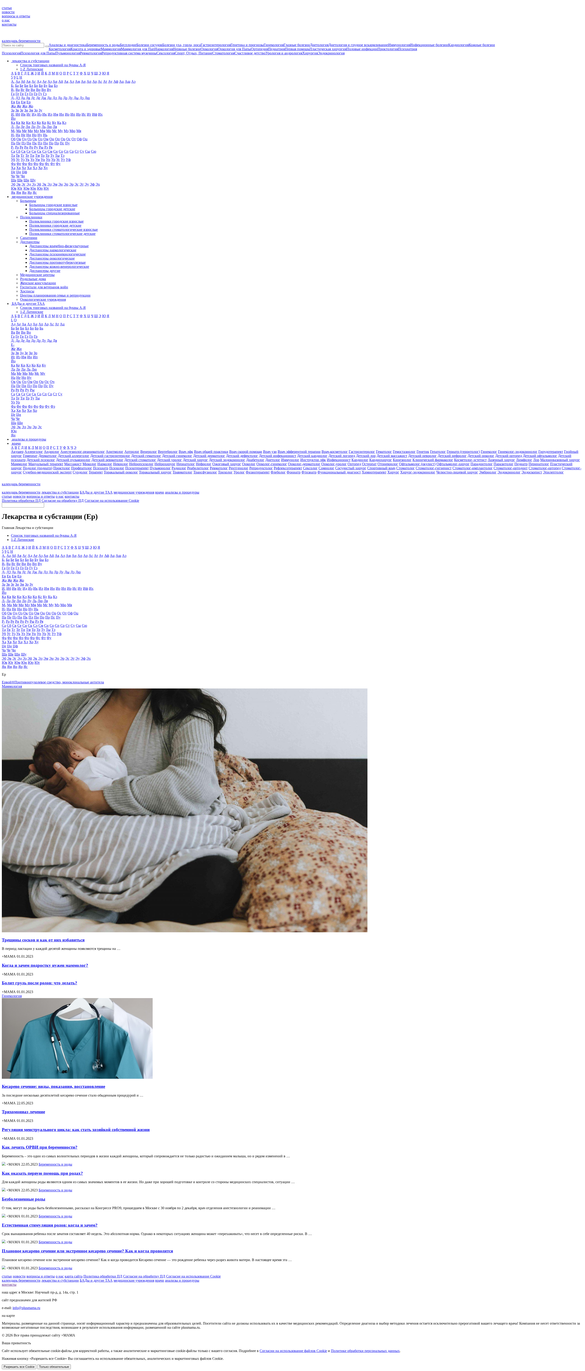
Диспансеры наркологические (52, 250)
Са (13, 151)
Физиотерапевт (258, 472)
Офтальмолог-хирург (453, 464)
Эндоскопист (531, 472)
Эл (49, 184)
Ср (71, 151)
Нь (45, 135)
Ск (39, 151)
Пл (40, 143)
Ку (54, 123)
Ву (49, 90)
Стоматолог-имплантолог (472, 468)
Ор (63, 139)
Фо (35, 164)
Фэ (53, 406)
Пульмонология (67, 53)
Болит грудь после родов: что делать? (39, 982)
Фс (47, 164)
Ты (57, 155)
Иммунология (399, 45)
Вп (43, 90)
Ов (18, 139)
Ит (89, 114)
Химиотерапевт (374, 472)
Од (24, 139)
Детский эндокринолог (227, 460)
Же (19, 106)
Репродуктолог (261, 468)
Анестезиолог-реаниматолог (82, 452)
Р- (12, 147)
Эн (60, 184)
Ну (39, 135)
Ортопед (354, 464)
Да (23, 98)
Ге (17, 94)
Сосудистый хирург (350, 468)
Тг (22, 155)
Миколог (89, 464)
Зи (26, 110)
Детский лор (366, 456)
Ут (63, 160)
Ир (78, 114)
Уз (22, 160)
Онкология (209, 49)
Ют (46, 188)
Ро (31, 147)
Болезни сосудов (149, 45)
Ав (28, 81)
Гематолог (384, 452)
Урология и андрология (284, 53)
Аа (18, 81)
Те (27, 155)
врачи (159, 492)
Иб (18, 114)
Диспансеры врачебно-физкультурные (59, 246)
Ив (23, 114)
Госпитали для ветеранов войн (44, 287)
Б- (12, 86)
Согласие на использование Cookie (112, 500)
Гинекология (274, 45)
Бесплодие (128, 45)
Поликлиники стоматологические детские (62, 234)
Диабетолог (255, 460)
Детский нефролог (452, 456)
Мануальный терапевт (45, 464)
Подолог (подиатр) (37, 468)
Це (13, 172)
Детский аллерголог (73, 456)
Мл (36, 131)
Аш (127, 81)
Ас (100, 81)
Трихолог (225, 472)
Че (18, 176)
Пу (67, 143)
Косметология (60, 49)
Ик (44, 114)
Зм (31, 110)
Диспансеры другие (44, 271)
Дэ (82, 98)
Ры (41, 147)
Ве (28, 90)
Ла (18, 127)
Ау (110, 81)
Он (51, 139)
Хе (24, 168)
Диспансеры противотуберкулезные (57, 262)
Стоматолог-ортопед (545, 468)
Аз (50, 81)
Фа (13, 164)
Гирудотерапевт (550, 452)
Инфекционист (339, 460)
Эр (71, 184)
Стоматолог (405, 468)
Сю (93, 151)
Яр (29, 192)
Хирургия (310, 53)
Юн (33, 188)
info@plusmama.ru (26, 1308)
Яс (35, 192)
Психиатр (100, 468)
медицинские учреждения (134, 492)
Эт (82, 184)
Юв (13, 188)
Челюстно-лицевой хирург (457, 472)
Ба (17, 86)
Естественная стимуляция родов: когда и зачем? (50, 1225)
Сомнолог (326, 468)
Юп (40, 188)
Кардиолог (359, 460)
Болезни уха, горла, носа (181, 45)
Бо (36, 86)
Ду (70, 98)
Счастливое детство (250, 53)
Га (13, 94)
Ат (105, 81)
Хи (29, 168)
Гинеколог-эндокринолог (517, 452)
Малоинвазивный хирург (560, 460)
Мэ (66, 131)
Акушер (17, 452)
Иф (94, 114)
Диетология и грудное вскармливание (358, 45)
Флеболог (278, 472)
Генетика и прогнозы (247, 45)
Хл (35, 168)
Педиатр (521, 464)
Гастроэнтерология (216, 45)
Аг (34, 81)
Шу (33, 180)
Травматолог (182, 472)
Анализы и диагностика (67, 45)
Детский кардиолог (312, 456)
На (18, 135)
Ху (45, 168)
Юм (26, 188)
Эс (76, 184)
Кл (34, 123)
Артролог (131, 452)
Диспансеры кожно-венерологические (59, 266)
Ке (23, 123)
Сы (87, 151)
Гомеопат (30, 456)
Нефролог (203, 464)
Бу (46, 86)
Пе (18, 143)
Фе (18, 164)
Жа (13, 106)
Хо (40, 168)
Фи (24, 164)
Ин (61, 114)
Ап (89, 81)
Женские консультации (38, 283)
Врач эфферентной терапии (299, 452)
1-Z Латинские (31, 69)
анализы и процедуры (182, 492)
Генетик (423, 452)
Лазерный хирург (501, 460)
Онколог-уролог (334, 464)
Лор (536, 460)
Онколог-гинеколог (271, 464)
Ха (13, 168)
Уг (18, 160)
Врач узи (270, 452)
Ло (33, 127)
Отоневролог (388, 464)
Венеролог (148, 452)
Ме (24, 131)
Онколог (248, 464)
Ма (18, 131)
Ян (24, 192)
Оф (79, 139)
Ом (45, 139)
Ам (77, 81)
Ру (36, 147)
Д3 (18, 98)
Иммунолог (290, 460)
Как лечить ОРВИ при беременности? (39, 1147)
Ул (32, 160)
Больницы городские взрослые (53, 205)
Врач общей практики (211, 452)
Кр (44, 123)
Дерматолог (47, 456)
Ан (83, 81)
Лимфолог (524, 460)
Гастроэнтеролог (362, 452)
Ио (67, 114)
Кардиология (458, 45)
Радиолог (179, 468)
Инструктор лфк (313, 460)
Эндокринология (331, 53)
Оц (85, 139)
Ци (18, 172)
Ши (26, 180)
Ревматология (91, 53)
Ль (44, 127)
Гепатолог (438, 452)
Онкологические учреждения (43, 299)
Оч (52, 382)
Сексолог (310, 468)
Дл (55, 98)
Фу (58, 164)
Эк (44, 184)
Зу (40, 110)
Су (82, 151)
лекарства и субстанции (60, 492)
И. (13, 114)
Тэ (62, 155)
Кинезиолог (402, 460)
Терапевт (96, 472)
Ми (30, 131)
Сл (44, 151)
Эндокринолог (509, 472)
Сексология (166, 53)
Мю (72, 131)
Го (31, 94)
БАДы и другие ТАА (96, 492)
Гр (35, 94)
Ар (94, 81)
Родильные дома (33, 279)
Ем (23, 102)
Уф (68, 160)
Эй (39, 184)
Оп (57, 139)
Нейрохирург (165, 464)
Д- (13, 98)
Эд (29, 184)
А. (13, 81)
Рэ (46, 147)
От (74, 139)
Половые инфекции (362, 49)
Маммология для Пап (137, 49)
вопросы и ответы (16, 16)
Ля (55, 127)
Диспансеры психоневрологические (57, 254)
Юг (20, 188)
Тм (37, 155)
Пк (34, 143)
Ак (66, 81)
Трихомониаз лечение (23, 1111)
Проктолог (61, 468)
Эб (13, 184)
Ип (72, 114)
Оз (29, 139)
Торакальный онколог (121, 472)
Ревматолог (219, 468)
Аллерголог (33, 452)
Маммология (111, 49)
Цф (24, 172)
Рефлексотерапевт (288, 468)
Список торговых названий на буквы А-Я (53, 65)
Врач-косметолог (335, 452)
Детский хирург (195, 460)
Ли (28, 127)
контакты (9, 24)
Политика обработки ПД (21, 500)
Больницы (28, 201)
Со (61, 151)
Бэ (56, 86)
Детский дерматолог (209, 456)
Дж (43, 98)
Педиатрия (276, 49)
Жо (30, 106)
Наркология (163, 49)
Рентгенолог (238, 468)
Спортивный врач (381, 468)
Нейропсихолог (141, 464)
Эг (23, 184)
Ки (28, 123)
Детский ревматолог (107, 460)
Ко (39, 123)
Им (55, 114)
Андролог (51, 452)
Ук (27, 160)
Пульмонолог (160, 468)
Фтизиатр (308, 472)
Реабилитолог (198, 468)
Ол (40, 139)
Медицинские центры (37, 275)
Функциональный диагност (339, 472)
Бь (41, 328)
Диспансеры (30, 242)
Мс (54, 131)
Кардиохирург (380, 460)
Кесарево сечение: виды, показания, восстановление (53, 1086)
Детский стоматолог (140, 460)
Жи (24, 106)
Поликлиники (31, 217)
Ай (60, 81)
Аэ (133, 81)
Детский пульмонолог (73, 460)
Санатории (28, 238)
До (60, 98)
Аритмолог (114, 452)
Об (13, 139)
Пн (45, 143)
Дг (33, 98)
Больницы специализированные (54, 213)
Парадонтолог (482, 464)
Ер (29, 102)
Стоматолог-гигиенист (434, 468)
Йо (13, 118)
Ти (32, 155)
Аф (115, 81)
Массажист (73, 464)
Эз (34, 184)
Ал (71, 81)
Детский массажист (392, 456)
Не (23, 135)
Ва (18, 90)
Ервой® (53, 682)
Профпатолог (81, 468)
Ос (68, 139)
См (50, 151)
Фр (41, 164)
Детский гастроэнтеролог (110, 456)
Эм (55, 184)
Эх (98, 184)
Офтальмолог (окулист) (417, 464)
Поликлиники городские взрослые (56, 221)
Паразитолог (503, 464)
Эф (92, 184)
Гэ (45, 94)
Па (13, 143)
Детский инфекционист (277, 456)
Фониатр (293, 472)
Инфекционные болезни (429, 45)
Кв (18, 123)
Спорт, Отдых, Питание (193, 53)
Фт (52, 164)
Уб (13, 160)
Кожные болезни (482, 45)
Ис (84, 114)
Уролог (239, 472)
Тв (18, 155)
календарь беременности (21, 41)
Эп (66, 184)
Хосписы (27, 291)
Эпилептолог (553, 472)
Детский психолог (41, 460)
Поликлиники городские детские (55, 225)
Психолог (116, 468)
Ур (53, 160)
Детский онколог (481, 456)
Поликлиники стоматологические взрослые (63, 229)
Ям (18, 192)
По (51, 143)
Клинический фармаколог (432, 460)
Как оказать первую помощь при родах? (42, 1173)
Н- (13, 135)
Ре (21, 147)
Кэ (64, 123)
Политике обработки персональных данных (365, 1351)
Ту (52, 155)
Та (13, 155)
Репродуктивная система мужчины (129, 53)
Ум (37, 160)
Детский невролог (422, 456)
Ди (49, 98)
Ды (76, 98)
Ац (121, 81)
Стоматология (223, 53)
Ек (18, 102)
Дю (87, 98)
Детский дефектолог (242, 456)
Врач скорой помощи (245, 452)
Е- (12, 345)
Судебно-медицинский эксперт (47, 472)
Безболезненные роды (23, 1199)
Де (38, 98)
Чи (23, 176)
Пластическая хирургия (327, 49)
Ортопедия (259, 49)
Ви (33, 90)
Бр (41, 86)
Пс (62, 143)
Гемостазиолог (404, 452)
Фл (30, 164)
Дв (28, 98)
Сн (55, 151)
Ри (26, 147)
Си (34, 151)
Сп (66, 151)
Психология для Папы (38, 53)
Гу (40, 94)
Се (29, 151)
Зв (17, 110)
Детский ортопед (508, 456)
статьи (7, 8)
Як (13, 192)
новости (8, 12)
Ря (50, 147)
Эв (18, 184)
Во (38, 90)
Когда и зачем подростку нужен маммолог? (45, 965)
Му (60, 131)
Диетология (319, 45)
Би (26, 86)
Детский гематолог (146, 456)
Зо (36, 110)
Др (65, 98)
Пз (23, 143)
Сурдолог (80, 472)
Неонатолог (185, 464)
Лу (38, 127)
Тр (47, 155)
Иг (29, 114)
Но (34, 135)
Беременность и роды (103, 45)
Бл (31, 86)
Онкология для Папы (234, 49)
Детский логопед (341, 456)
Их (100, 114)
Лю (49, 127)
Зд (22, 353)
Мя (78, 131)
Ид (34, 114)
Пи (29, 143)
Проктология (388, 49)
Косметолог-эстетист (470, 460)
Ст (77, 151)
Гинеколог (489, 452)
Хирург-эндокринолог (417, 472)
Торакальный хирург (155, 472)
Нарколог (104, 464)
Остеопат (369, 464)
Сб (18, 151)
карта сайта (73, 1276)
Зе (21, 110)
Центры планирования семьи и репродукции (55, 295)
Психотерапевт (137, 468)
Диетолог (272, 460)
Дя (55, 341)
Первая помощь (297, 49)
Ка (13, 123)
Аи (55, 81)
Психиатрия (407, 49)
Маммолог (19, 464)
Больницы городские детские (52, 209)
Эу (87, 184)
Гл (26, 94)
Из (39, 114)
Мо (48, 131)
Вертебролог (168, 452)
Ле (23, 127)
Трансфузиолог (205, 472)
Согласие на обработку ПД (63, 500)
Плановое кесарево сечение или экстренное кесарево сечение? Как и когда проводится (87, 1251)
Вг (23, 90)
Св (23, 151)
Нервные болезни (187, 49)
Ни (28, 135)
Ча (13, 176)
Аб (23, 81)
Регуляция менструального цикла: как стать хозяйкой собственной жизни (76, 1129)
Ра (17, 147)
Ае (44, 81)
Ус (58, 160)
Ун (43, 160)
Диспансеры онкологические (52, 258)
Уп (48, 160)
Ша (13, 180)
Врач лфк (186, 452)
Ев (13, 102)
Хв (18, 168)
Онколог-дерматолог (304, 464)
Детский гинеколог (177, 456)
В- (13, 90)
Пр (56, 143)
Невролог (120, 464)
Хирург (393, 472)
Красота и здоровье (86, 49)
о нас (6, 20)
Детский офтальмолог (540, 456)
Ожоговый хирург (226, 464)
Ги (22, 94)
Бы (50, 86)
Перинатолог (539, 464)
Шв (20, 180)
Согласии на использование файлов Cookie (293, 1351)
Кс (49, 123)
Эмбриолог (488, 472)
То (43, 155)
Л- (13, 127)
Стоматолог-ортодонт (511, 468)
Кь (59, 123)
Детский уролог (169, 460)
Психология (11, 53)
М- (13, 131)
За (12, 110)
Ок (34, 139)
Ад (39, 81)
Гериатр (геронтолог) (463, 452)
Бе (21, 86)
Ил (50, 114)
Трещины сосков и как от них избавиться (43, 940)
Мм (42, 131)
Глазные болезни (297, 45)
